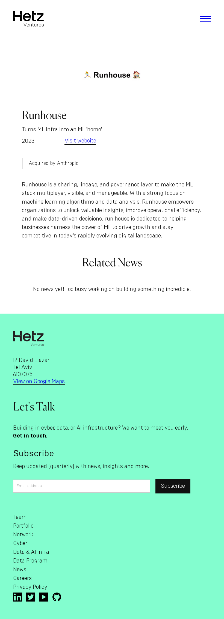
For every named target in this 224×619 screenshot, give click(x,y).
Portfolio (23, 526)
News (19, 569)
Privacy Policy (30, 587)
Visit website (80, 141)
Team (20, 517)
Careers (22, 578)
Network (23, 534)
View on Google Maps (39, 381)
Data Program (30, 561)
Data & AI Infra (31, 552)
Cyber (20, 543)
